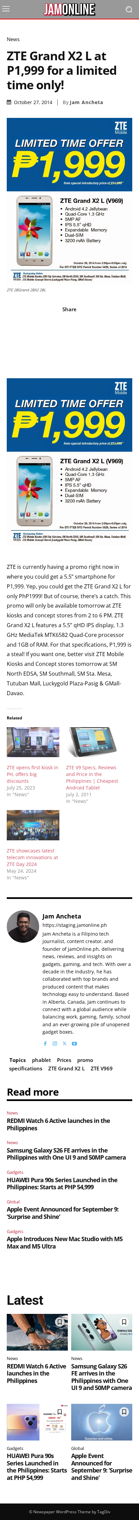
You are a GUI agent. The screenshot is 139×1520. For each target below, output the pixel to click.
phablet (41, 1060)
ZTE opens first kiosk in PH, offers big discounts (32, 774)
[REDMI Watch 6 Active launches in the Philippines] (37, 1332)
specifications (25, 1068)
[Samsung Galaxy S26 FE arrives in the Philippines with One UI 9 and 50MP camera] (101, 1332)
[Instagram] (54, 1041)
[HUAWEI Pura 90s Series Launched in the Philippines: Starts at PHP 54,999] (37, 1422)
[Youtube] (74, 1041)
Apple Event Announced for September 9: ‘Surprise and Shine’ (62, 1213)
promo (85, 1060)
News (13, 39)
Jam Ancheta (86, 102)
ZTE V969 (102, 1068)
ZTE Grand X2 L (66, 1068)
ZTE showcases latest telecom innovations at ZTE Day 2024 (32, 857)
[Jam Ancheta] (23, 978)
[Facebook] (45, 1041)
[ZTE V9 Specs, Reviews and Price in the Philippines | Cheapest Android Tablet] (92, 742)
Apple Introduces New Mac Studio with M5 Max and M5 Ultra (64, 1242)
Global (13, 1202)
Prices (64, 1060)
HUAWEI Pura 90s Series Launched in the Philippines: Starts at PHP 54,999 (62, 1183)
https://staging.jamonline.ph (75, 925)
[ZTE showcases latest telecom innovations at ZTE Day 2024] (33, 825)
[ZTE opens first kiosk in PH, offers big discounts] (33, 742)
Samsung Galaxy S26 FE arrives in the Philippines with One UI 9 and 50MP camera (66, 1154)
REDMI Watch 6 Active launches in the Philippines (58, 1124)
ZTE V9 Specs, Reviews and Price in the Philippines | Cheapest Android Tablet (92, 777)
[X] (64, 1041)
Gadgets (15, 1172)
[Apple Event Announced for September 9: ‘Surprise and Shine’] (101, 1422)
